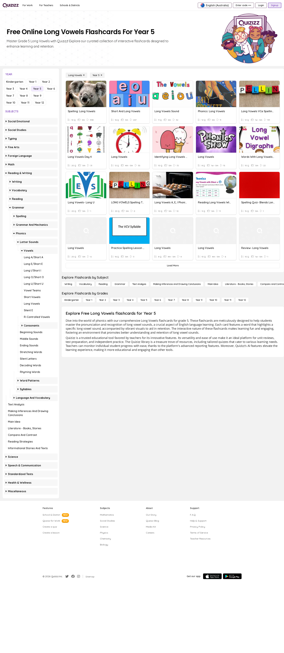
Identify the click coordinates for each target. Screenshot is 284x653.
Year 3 (10, 88)
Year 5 (37, 88)
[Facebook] (73, 576)
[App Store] (212, 576)
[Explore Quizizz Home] (11, 5)
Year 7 (10, 95)
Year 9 (37, 95)
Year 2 (46, 81)
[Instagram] (78, 576)
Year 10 (10, 102)
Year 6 (51, 88)
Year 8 (24, 95)
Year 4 (24, 88)
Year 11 (25, 102)
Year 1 (32, 81)
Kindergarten (14, 81)
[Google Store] (232, 576)
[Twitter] (67, 576)
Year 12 (39, 102)
